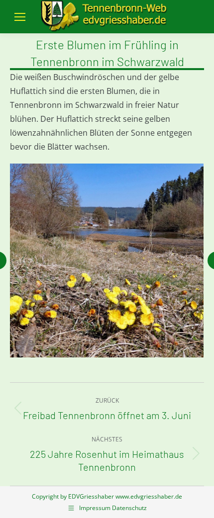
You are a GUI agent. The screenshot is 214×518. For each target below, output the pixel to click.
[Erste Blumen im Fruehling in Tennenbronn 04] (106, 260)
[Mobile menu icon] (20, 17)
